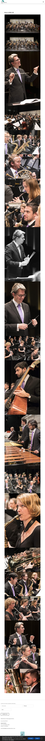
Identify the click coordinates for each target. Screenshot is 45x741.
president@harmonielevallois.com (8, 728)
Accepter (30, 738)
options (12, 739)
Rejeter (37, 738)
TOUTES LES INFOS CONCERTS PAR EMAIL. (8, 703)
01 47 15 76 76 (4, 721)
